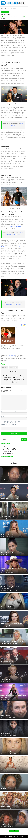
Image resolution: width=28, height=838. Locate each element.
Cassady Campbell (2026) (9, 450)
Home (2, 8)
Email (15, 411)
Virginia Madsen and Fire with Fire (13, 304)
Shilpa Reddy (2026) (8, 453)
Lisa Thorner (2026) (8, 446)
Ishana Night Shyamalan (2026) (11, 448)
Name (2, 411)
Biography (7, 8)
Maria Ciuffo (15, 371)
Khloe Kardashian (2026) (9, 451)
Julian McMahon (13, 367)
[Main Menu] (23, 3)
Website (3, 416)
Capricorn (4, 367)
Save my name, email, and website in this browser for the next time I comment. (14, 422)
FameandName (11, 355)
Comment (3, 393)
